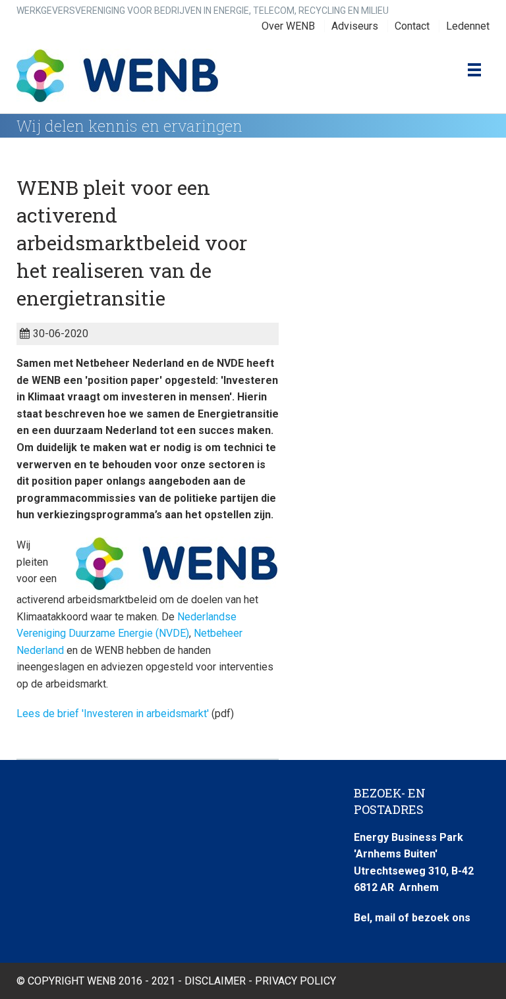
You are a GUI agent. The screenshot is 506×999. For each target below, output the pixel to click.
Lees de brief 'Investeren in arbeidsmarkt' (112, 713)
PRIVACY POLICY (295, 981)
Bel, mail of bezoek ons (412, 917)
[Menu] (471, 70)
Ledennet (468, 26)
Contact (412, 26)
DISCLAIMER (215, 981)
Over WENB (288, 26)
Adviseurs (354, 26)
